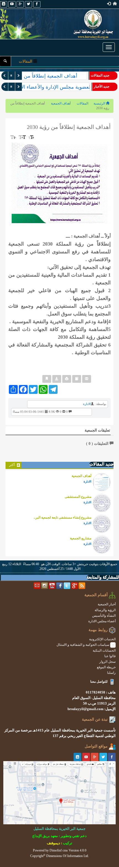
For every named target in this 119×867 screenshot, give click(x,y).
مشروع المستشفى (78, 497)
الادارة (87, 404)
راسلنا (111, 673)
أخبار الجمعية (107, 604)
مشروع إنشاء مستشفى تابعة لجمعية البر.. (62, 517)
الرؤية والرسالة (105, 610)
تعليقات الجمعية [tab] (97, 430)
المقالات (82, 103)
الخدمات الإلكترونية (102, 639)
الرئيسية (100, 103)
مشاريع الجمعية (80, 538)
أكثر (12, 465)
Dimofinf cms (59, 850)
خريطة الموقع (106, 667)
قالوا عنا (110, 656)
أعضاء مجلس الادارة (102, 621)
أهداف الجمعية (61, 103)
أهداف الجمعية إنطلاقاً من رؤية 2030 (39, 76)
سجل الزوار (107, 662)
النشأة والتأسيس (104, 616)
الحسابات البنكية (104, 650)
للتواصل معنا (99, 682)
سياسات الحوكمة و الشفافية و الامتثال (83, 645)
